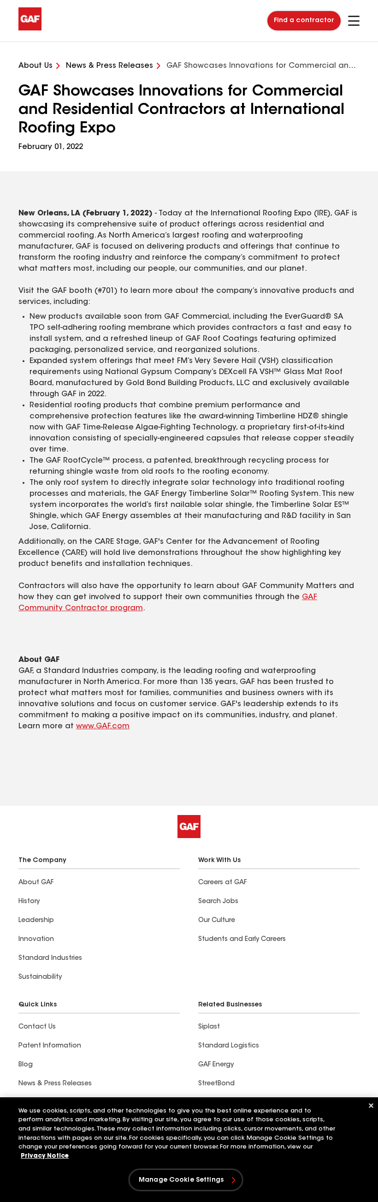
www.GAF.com (103, 726)
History (29, 902)
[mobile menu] (354, 21)
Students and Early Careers (242, 939)
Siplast (209, 1027)
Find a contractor (304, 21)
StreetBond (216, 1084)
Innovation (36, 939)
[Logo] (29, 28)
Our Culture (216, 920)
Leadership (36, 920)
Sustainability (40, 977)
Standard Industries (50, 958)
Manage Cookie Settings (181, 1180)
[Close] (371, 1105)
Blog (25, 1065)
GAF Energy (216, 1065)
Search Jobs (218, 902)
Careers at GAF (222, 883)
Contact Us (37, 1027)
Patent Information (49, 1046)
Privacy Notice (45, 1156)
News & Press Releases (55, 1084)
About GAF (35, 883)
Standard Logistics (228, 1046)
